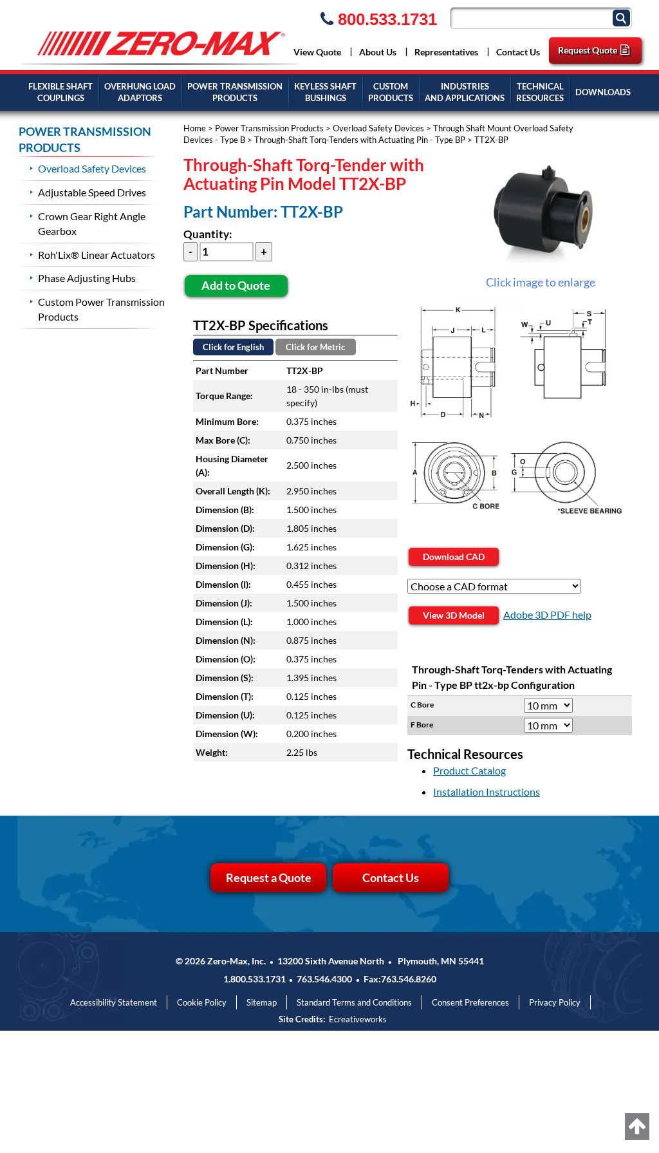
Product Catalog (469, 770)
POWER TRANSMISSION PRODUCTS (85, 140)
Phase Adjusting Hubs (87, 278)
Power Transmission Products (269, 128)
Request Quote (587, 49)
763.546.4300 (324, 978)
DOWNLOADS (603, 92)
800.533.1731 (385, 19)
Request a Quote (268, 877)
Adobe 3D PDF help (547, 614)
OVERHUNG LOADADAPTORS (140, 92)
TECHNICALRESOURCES (540, 92)
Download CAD (454, 556)
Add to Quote (235, 285)
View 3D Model (454, 615)
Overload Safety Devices (378, 128)
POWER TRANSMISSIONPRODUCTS (235, 92)
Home (194, 128)
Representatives (446, 51)
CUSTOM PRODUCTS (390, 92)
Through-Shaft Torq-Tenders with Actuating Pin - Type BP (359, 140)
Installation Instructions (486, 791)
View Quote (317, 51)
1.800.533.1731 (254, 978)
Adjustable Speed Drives (92, 192)
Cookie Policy (202, 1002)
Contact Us (518, 51)
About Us (377, 51)
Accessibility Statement (113, 1002)
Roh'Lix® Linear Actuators (96, 254)
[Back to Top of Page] (637, 1126)
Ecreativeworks (358, 1019)
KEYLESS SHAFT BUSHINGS (325, 92)
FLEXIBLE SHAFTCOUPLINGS (60, 92)
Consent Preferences (470, 1002)
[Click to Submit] (623, 17)
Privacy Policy (554, 1002)
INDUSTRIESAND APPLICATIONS (465, 92)
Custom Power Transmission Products (101, 309)
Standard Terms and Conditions (354, 1002)
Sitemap (261, 1002)
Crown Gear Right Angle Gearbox (91, 223)
